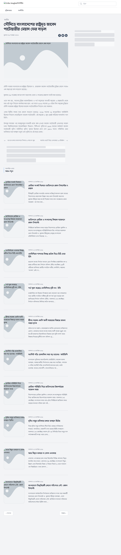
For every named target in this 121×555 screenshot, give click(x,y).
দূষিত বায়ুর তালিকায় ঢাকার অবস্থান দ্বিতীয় (44, 421)
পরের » (63, 513)
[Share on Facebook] (59, 35)
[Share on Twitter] (62, 35)
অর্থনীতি (21, 10)
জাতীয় (6, 20)
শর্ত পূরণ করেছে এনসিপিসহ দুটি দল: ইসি (44, 288)
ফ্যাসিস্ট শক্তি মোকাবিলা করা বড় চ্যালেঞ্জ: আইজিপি (48, 354)
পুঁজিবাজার (8, 10)
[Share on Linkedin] (66, 35)
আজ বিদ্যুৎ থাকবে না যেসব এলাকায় (42, 453)
